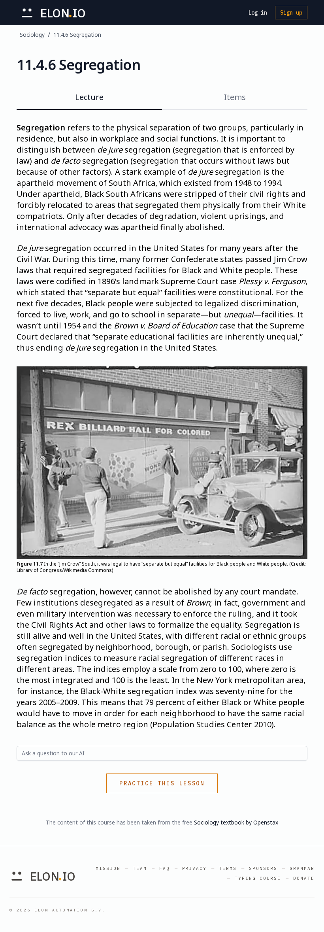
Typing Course (258, 878)
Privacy (194, 868)
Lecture (89, 97)
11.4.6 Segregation (77, 34)
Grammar (302, 868)
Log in (257, 12)
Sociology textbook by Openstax (236, 822)
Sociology (32, 34)
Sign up (291, 12)
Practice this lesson (162, 783)
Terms (228, 868)
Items (235, 97)
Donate (304, 878)
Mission (108, 868)
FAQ (164, 868)
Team (140, 868)
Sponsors (263, 868)
